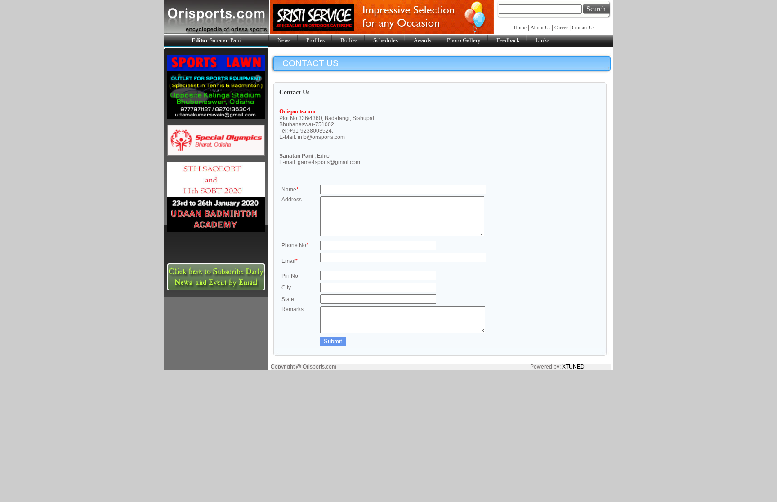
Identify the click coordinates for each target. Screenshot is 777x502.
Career (561, 27)
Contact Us (583, 27)
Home (521, 27)
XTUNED (573, 367)
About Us (540, 27)
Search (596, 9)
